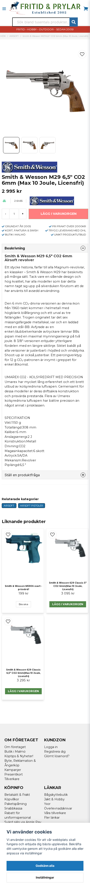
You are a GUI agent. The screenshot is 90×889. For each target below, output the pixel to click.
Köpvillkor (11, 799)
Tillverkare (11, 779)
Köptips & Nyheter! (18, 756)
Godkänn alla (45, 865)
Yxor (47, 804)
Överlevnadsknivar (58, 808)
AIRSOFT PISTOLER (31, 505)
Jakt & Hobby (54, 799)
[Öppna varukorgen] (86, 8)
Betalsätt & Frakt (17, 795)
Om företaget (15, 747)
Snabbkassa (13, 808)
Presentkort (13, 774)
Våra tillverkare (55, 813)
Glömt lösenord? (56, 756)
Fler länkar (52, 818)
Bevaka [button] (23, 604)
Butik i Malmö (15, 752)
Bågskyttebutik (56, 795)
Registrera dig (55, 752)
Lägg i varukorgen (67, 604)
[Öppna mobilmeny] (4, 8)
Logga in (51, 747)
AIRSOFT (14, 36)
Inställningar (45, 877)
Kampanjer (12, 770)
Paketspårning (15, 804)
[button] (82, 54)
